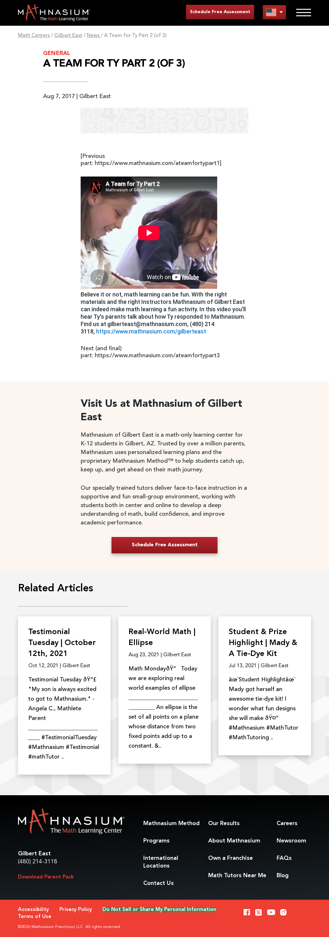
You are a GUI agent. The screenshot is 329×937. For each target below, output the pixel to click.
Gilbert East (68, 35)
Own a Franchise (230, 858)
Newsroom (291, 841)
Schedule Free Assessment (220, 12)
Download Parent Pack (46, 877)
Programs (156, 841)
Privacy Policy (75, 909)
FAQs (284, 858)
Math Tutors (237, 875)
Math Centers (34, 35)
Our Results (224, 823)
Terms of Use (34, 916)
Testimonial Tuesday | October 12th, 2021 (62, 643)
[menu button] (274, 12)
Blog (283, 875)
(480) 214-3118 (37, 862)
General (56, 53)
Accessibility (33, 909)
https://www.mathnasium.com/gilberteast (151, 331)
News (94, 35)
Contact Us (158, 883)
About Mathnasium (234, 841)
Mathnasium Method (171, 823)
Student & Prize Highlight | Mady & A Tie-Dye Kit (263, 643)
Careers (287, 823)
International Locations (160, 862)
